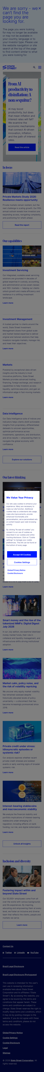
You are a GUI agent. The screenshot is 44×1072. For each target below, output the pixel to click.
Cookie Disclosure (15, 573)
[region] (22, 536)
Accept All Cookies (22, 554)
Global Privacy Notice (16, 570)
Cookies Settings (22, 562)
